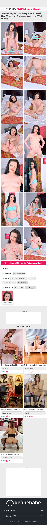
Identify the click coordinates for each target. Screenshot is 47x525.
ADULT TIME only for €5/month (29, 9)
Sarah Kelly (19, 287)
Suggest (23, 282)
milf (13, 282)
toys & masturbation (18, 278)
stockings (6, 282)
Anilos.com (21, 273)
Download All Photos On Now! (23, 263)
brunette (32, 278)
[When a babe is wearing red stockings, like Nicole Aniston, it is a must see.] (11, 391)
